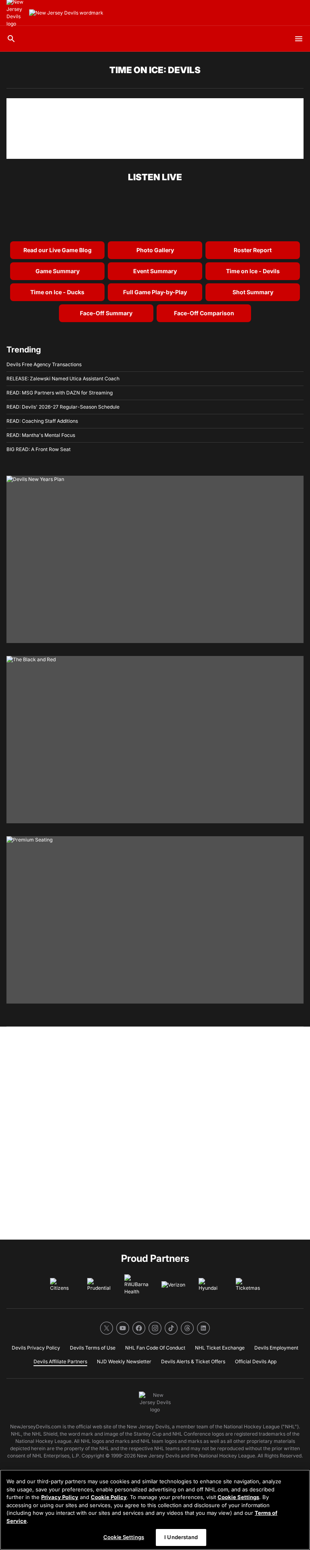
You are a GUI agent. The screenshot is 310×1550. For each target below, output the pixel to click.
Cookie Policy (109, 1497)
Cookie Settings (238, 1497)
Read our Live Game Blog (57, 250)
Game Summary (58, 271)
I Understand (181, 1537)
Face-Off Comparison (204, 313)
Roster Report (253, 250)
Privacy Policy (59, 1497)
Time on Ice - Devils (253, 271)
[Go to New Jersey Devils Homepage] (66, 13)
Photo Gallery (155, 250)
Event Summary (155, 271)
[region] (155, 1510)
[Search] (11, 39)
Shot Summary (252, 292)
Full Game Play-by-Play (155, 292)
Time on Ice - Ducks (57, 292)
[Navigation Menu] (299, 39)
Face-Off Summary (106, 313)
